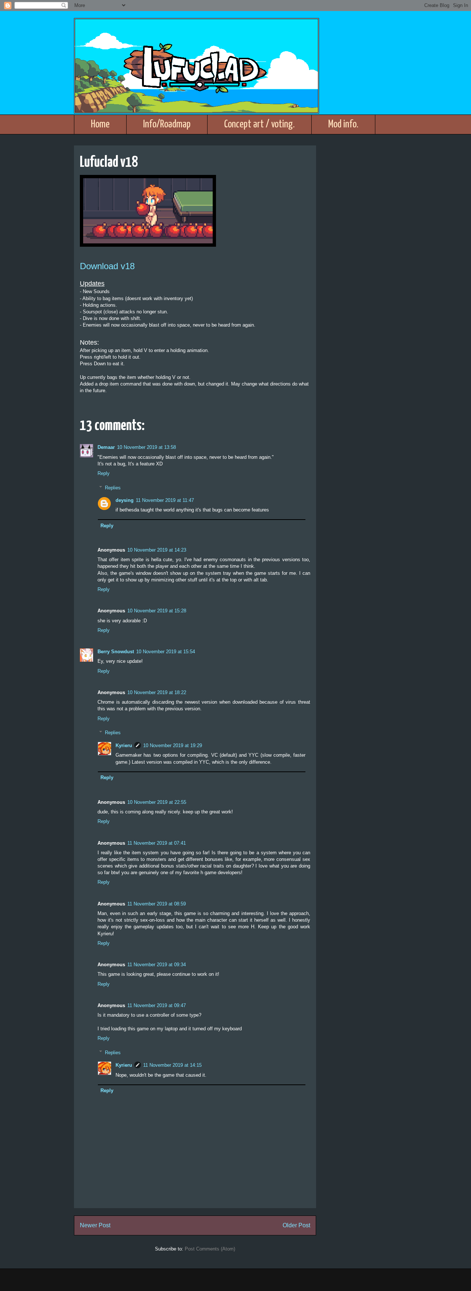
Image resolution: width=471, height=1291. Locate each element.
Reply (104, 473)
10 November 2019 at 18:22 (156, 692)
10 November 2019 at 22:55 (156, 802)
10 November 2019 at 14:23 (156, 550)
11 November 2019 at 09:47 (156, 1005)
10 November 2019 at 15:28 (156, 610)
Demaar (106, 447)
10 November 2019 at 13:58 (146, 447)
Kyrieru (124, 745)
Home (100, 124)
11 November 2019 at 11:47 (165, 500)
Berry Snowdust (116, 651)
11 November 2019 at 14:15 (172, 1065)
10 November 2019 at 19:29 (172, 745)
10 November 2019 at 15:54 (165, 651)
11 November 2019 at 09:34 (156, 964)
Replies (113, 487)
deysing (125, 500)
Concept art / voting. (259, 124)
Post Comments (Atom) (210, 1249)
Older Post (296, 1225)
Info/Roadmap (167, 124)
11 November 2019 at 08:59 (156, 904)
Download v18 (107, 266)
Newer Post (95, 1225)
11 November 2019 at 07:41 (156, 843)
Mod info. (343, 124)
